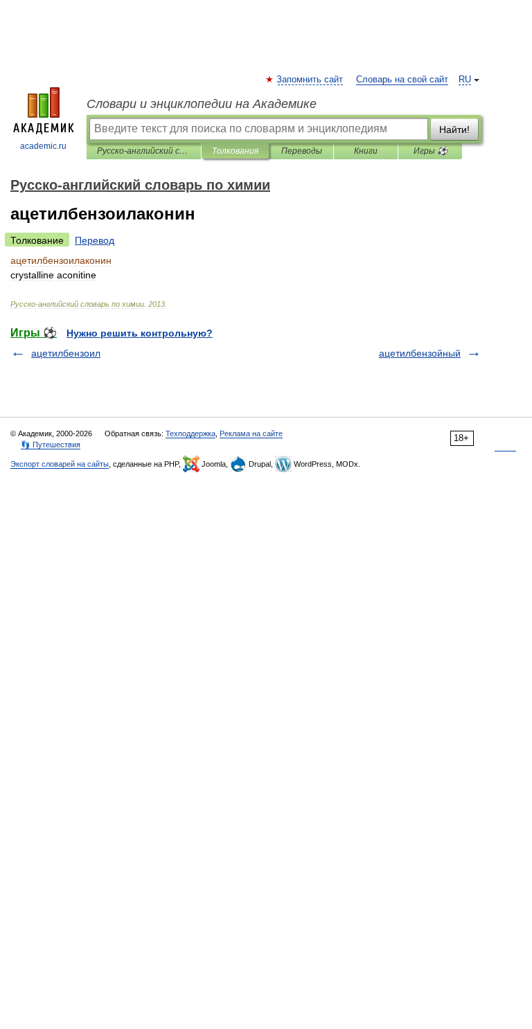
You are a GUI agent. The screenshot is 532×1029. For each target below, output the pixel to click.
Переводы (301, 151)
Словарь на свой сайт (402, 79)
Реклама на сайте (251, 433)
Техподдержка (190, 433)
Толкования (235, 151)
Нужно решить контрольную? (139, 333)
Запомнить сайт (310, 79)
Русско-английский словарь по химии (143, 151)
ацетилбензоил (65, 353)
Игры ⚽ (430, 151)
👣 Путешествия (50, 444)
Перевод (94, 240)
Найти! (454, 129)
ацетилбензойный (420, 353)
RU (465, 79)
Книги (366, 151)
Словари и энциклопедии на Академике (202, 104)
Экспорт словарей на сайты (59, 464)
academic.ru (43, 146)
